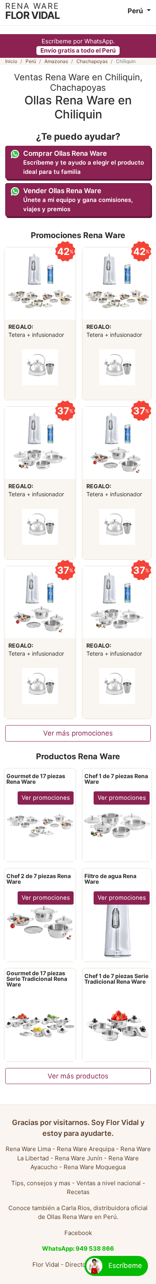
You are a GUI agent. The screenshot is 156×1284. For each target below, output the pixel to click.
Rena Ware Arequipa (85, 1149)
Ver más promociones (78, 733)
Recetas (78, 1192)
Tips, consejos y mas (40, 1183)
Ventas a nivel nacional (108, 1183)
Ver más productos (78, 1076)
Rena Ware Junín (78, 1158)
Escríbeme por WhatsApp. (78, 45)
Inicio (11, 61)
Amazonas (56, 61)
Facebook (78, 1233)
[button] (139, 11)
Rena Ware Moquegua (95, 1167)
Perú (31, 61)
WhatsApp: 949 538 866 (78, 1248)
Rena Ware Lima (28, 1149)
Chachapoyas (92, 61)
